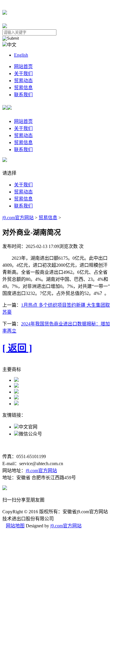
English (21, 55)
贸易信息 (23, 87)
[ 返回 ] (17, 348)
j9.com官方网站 (18, 217)
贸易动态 (23, 80)
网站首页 (23, 66)
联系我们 (23, 94)
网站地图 (15, 525)
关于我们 (23, 73)
